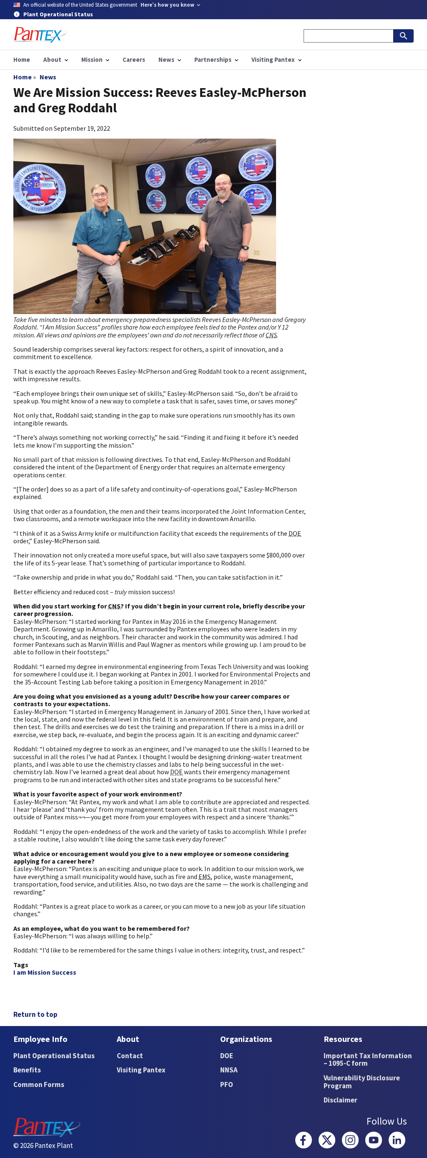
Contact (130, 1055)
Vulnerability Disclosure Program (362, 1081)
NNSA (229, 1069)
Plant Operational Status (54, 1055)
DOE (226, 1055)
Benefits (27, 1069)
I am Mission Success (44, 972)
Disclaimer (340, 1100)
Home (22, 77)
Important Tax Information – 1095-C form (368, 1059)
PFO (226, 1084)
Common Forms (38, 1084)
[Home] (40, 35)
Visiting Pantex (141, 1069)
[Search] (404, 36)
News (48, 77)
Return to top (35, 1014)
